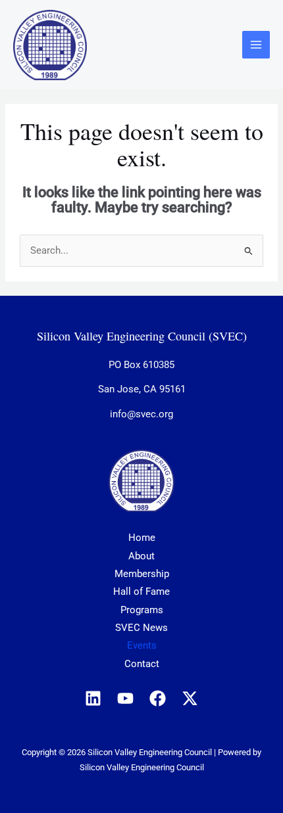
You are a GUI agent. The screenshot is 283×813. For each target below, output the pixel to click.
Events (142, 645)
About (141, 556)
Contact (141, 664)
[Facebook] (157, 698)
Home (141, 538)
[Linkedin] (93, 698)
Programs (141, 610)
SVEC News (141, 628)
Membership (142, 574)
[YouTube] (125, 698)
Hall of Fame (141, 591)
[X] (190, 698)
